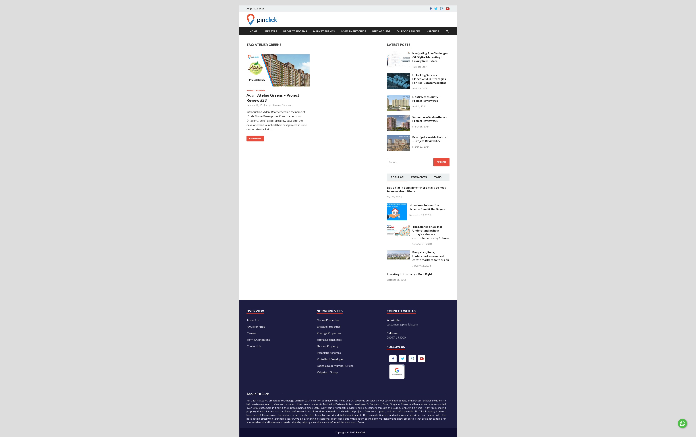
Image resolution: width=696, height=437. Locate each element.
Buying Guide (381, 31)
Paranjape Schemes (329, 352)
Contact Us (254, 346)
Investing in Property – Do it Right (409, 274)
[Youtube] (447, 8)
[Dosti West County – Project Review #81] (398, 97)
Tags (438, 177)
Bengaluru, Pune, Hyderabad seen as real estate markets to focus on (430, 255)
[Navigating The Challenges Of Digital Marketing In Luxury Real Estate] (398, 53)
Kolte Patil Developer (330, 359)
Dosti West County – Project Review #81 (426, 98)
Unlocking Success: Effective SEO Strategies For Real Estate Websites (429, 78)
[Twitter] (436, 8)
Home (253, 31)
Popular (397, 177)
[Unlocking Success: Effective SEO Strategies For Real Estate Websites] (398, 75)
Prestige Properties (329, 333)
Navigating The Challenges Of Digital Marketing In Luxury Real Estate (430, 57)
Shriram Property (327, 346)
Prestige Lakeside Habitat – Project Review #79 (430, 139)
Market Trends (324, 31)
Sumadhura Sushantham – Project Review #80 (429, 118)
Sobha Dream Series (329, 339)
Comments (419, 177)
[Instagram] (441, 8)
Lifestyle (270, 31)
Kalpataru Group (327, 372)
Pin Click (361, 432)
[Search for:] (418, 162)
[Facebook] (431, 8)
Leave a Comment (282, 105)
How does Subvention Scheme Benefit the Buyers (427, 207)
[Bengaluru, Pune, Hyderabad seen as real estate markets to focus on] (398, 252)
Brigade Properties (329, 326)
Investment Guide (353, 31)
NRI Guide (433, 31)
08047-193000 (396, 337)
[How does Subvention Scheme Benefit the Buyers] (397, 205)
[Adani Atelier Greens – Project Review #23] (278, 72)
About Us (253, 320)
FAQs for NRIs (256, 326)
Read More (253, 138)
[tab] (397, 177)
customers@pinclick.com (402, 324)
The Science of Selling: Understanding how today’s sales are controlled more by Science (430, 232)
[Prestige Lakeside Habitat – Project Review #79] (398, 137)
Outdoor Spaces (408, 31)
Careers (251, 333)
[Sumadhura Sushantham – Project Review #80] (398, 117)
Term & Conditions (258, 339)
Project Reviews (295, 31)
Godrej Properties (328, 320)
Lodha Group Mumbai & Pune (335, 365)
